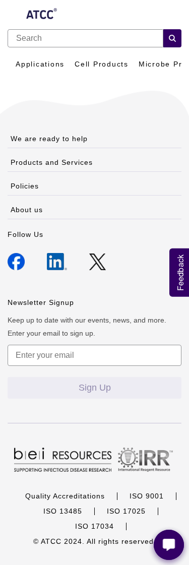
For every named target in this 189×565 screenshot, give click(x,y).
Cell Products (102, 64)
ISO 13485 (62, 511)
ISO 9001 (147, 496)
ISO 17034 (94, 526)
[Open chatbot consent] (169, 545)
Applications (40, 64)
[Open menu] (13, 15)
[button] (172, 38)
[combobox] (85, 38)
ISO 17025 (126, 511)
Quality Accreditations (65, 496)
